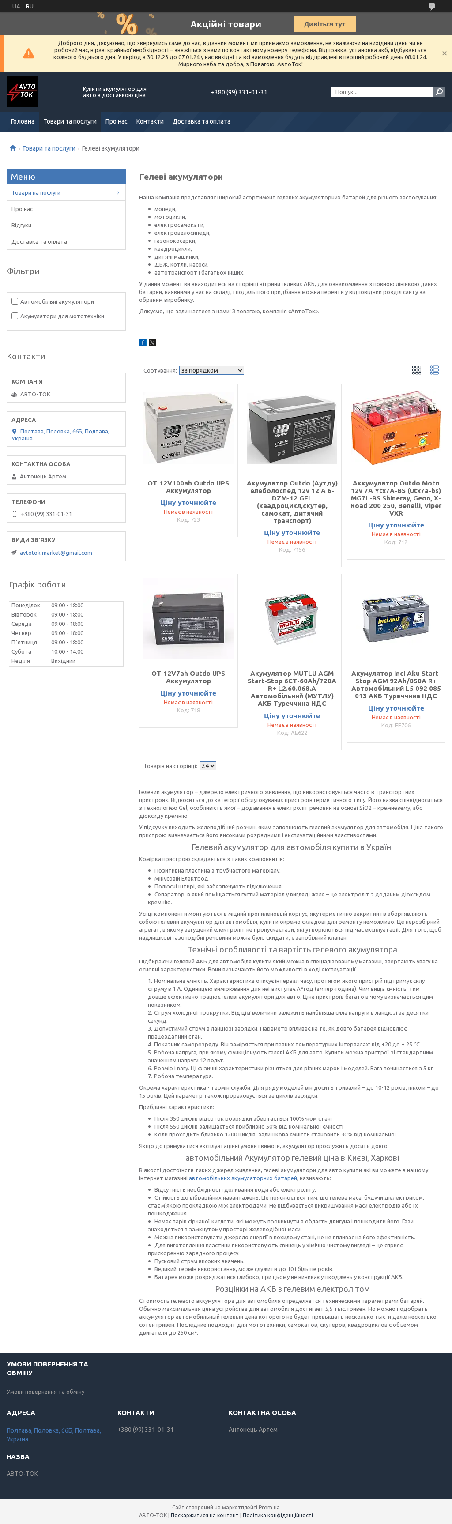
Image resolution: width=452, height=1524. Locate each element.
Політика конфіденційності (278, 1515)
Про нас (116, 121)
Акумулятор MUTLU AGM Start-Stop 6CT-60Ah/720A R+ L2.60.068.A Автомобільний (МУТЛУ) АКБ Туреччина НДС (292, 688)
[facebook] (143, 344)
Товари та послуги (70, 121)
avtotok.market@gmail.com (56, 552)
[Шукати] (439, 92)
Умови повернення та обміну (45, 1392)
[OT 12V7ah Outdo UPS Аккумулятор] (188, 618)
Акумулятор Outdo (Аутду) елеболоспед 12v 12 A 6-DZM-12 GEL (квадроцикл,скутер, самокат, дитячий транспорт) (292, 501)
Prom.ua (269, 1507)
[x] (152, 344)
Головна (22, 121)
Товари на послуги (35, 192)
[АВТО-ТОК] (40, 91)
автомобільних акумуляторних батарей (243, 1178)
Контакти (150, 121)
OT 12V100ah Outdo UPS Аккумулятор (188, 486)
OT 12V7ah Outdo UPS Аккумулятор (188, 677)
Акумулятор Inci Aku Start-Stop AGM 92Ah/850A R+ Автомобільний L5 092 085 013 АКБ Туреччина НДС (396, 685)
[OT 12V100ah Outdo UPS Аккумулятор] (188, 428)
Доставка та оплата (201, 121)
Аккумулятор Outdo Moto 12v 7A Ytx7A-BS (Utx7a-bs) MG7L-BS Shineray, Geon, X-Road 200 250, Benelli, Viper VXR (395, 498)
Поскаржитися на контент (205, 1515)
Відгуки (21, 225)
